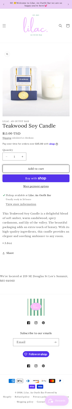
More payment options (36, 186)
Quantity (8, 150)
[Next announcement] (68, 4)
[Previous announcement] (3, 4)
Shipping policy (25, 402)
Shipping (7, 138)
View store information (21, 204)
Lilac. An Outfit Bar (34, 392)
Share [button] (10, 253)
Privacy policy (40, 397)
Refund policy (22, 397)
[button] (4, 25)
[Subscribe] (55, 342)
